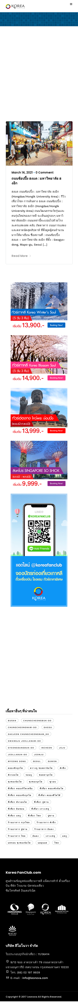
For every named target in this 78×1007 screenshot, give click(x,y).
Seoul (37, 761)
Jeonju (39, 755)
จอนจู (29, 775)
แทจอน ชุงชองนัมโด (19, 843)
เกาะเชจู (50, 836)
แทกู (64, 836)
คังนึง (63, 768)
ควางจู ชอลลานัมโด (41, 768)
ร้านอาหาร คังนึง (46, 822)
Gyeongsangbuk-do (21, 748)
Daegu (48, 727)
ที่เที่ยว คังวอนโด (17, 802)
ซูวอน (53, 782)
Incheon (46, 748)
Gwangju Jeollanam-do (24, 741)
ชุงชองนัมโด (15, 782)
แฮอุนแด (42, 843)
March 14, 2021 (22, 172)
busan (12, 721)
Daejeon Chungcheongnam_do (28, 734)
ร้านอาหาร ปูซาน (17, 829)
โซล (56, 843)
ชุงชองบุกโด (36, 782)
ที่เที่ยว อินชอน (16, 809)
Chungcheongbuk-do (37, 721)
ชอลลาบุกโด (46, 775)
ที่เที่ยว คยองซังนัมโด (52, 788)
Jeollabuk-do (17, 755)
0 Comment (45, 172)
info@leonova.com (35, 978)
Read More (20, 256)
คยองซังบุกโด (15, 768)
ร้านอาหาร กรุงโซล (19, 822)
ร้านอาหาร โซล (17, 836)
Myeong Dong (17, 761)
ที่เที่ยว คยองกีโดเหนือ (20, 788)
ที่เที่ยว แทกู (14, 816)
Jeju (62, 748)
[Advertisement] (39, 75)
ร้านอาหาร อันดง (44, 829)
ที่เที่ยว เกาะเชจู (40, 809)
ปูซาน (51, 816)
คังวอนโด (13, 775)
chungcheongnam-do (22, 727)
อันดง (36, 836)
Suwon (52, 761)
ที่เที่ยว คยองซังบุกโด (19, 795)
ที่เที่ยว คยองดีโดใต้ (49, 795)
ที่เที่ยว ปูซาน (41, 802)
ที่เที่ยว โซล (34, 816)
